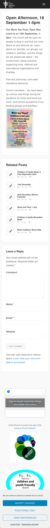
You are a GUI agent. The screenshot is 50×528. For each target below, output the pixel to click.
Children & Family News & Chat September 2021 (29, 173)
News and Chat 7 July (27, 207)
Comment (11, 272)
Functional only (25, 510)
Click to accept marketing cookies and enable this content (25, 403)
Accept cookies (25, 503)
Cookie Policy (15, 524)
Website (10, 331)
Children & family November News (30, 218)
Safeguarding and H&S (30, 524)
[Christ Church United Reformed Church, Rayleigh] (9, 4)
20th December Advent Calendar (27, 195)
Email (10, 318)
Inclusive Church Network (24, 428)
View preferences (25, 517)
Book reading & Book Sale (29, 229)
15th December (24, 184)
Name (10, 304)
